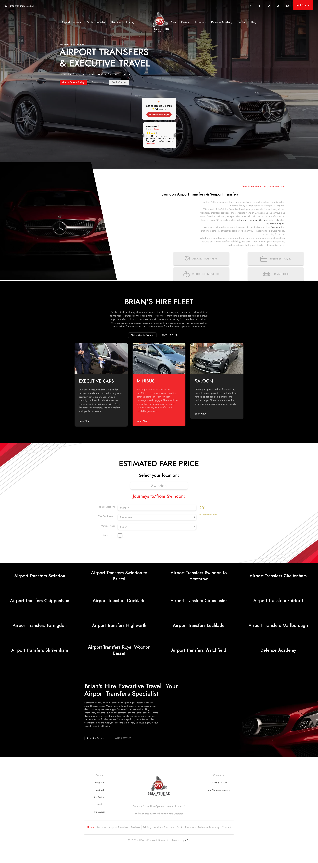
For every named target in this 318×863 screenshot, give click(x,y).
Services (116, 22)
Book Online (303, 5)
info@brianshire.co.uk (219, 790)
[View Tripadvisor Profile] (287, 5)
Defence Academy (222, 22)
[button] (142, 135)
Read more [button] (150, 144)
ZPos (187, 840)
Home (90, 827)
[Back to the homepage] (159, 22)
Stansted (280, 220)
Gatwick (263, 220)
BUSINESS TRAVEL (280, 258)
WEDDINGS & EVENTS (205, 274)
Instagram (99, 782)
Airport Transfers (71, 22)
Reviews (185, 22)
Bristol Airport (277, 223)
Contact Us (98, 82)
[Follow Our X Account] (269, 5)
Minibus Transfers (96, 22)
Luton (271, 220)
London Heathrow (248, 220)
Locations (200, 22)
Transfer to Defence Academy (202, 827)
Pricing (130, 22)
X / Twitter (99, 797)
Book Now (84, 421)
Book (173, 22)
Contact (242, 22)
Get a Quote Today (73, 82)
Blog (254, 22)
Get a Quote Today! (142, 335)
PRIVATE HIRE (281, 274)
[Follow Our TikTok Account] (278, 5)
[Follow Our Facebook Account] (259, 5)
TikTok (99, 804)
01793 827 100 (169, 335)
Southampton (277, 227)
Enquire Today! (96, 738)
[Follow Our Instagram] (250, 5)
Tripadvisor (99, 812)
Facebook (99, 790)
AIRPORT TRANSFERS (205, 258)
